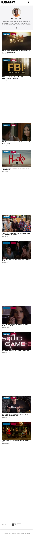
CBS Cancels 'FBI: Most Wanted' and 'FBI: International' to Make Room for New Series (16, 77)
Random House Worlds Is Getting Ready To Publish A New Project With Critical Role (15, 414)
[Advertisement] (16, 503)
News (13, 34)
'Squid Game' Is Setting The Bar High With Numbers (15, 350)
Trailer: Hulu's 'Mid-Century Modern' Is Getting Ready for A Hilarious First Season (16, 233)
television (7, 34)
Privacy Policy (26, 533)
